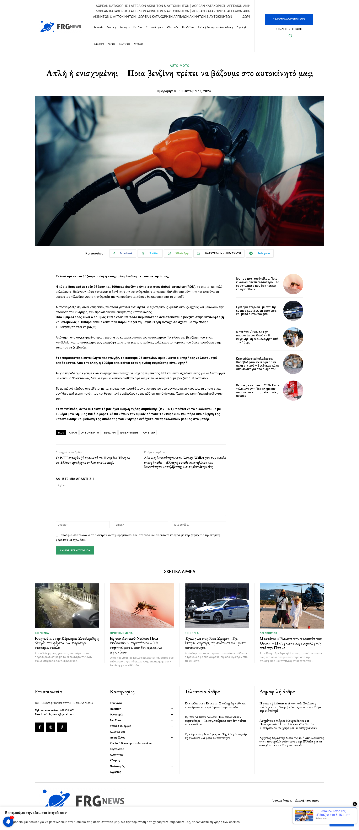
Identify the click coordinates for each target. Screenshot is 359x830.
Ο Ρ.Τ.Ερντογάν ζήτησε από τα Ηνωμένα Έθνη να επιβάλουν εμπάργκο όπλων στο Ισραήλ (93, 460)
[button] (290, 36)
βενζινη (109, 432)
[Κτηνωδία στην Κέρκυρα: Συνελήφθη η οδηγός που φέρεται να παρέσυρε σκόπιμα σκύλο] (67, 606)
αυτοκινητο (90, 432)
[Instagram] (50, 727)
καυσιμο (149, 432)
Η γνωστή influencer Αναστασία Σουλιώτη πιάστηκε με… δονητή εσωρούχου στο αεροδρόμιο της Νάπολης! (290, 707)
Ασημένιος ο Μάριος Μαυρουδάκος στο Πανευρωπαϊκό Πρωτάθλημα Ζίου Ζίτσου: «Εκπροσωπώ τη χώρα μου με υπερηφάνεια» (288, 724)
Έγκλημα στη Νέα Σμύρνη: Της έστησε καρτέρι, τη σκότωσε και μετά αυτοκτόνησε (256, 310)
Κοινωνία (42, 633)
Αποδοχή (342, 822)
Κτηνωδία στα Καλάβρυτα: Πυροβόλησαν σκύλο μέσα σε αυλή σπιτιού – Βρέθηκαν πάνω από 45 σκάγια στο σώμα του (257, 364)
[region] (179, 818)
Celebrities (268, 633)
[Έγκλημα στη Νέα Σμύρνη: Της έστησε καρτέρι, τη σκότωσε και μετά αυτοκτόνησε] (293, 311)
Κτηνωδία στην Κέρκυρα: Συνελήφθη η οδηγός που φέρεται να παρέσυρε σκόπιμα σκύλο (67, 643)
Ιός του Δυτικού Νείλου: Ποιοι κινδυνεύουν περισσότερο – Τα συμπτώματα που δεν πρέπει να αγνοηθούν (257, 284)
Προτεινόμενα (121, 633)
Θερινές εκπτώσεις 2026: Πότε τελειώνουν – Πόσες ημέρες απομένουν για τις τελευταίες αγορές (257, 390)
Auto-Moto (179, 66)
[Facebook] (39, 727)
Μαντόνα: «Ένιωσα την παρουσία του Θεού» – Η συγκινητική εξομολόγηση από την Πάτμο (257, 337)
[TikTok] (61, 727)
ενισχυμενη (129, 432)
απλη (73, 432)
